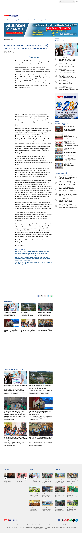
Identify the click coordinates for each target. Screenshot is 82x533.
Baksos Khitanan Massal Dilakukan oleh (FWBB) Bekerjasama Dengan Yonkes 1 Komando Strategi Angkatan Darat (67, 200)
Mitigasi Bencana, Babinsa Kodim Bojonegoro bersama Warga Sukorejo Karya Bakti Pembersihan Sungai (72, 509)
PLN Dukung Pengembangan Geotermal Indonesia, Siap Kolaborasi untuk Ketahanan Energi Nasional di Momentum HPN (33, 254)
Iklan (16, 527)
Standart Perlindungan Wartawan (60, 527)
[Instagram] (65, 520)
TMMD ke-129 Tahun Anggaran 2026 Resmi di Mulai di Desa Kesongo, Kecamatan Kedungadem (60, 481)
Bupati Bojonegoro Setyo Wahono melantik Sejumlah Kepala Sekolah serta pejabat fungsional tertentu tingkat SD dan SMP (67, 65)
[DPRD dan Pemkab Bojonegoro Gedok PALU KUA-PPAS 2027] (59, 129)
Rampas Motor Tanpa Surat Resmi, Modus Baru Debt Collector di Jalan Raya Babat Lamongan (22, 481)
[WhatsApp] (70, 520)
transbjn (9, 51)
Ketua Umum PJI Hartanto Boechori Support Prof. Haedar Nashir (70, 166)
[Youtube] (67, 520)
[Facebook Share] (38, 296)
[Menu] (5, 1)
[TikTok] (73, 520)
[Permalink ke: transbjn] (5, 52)
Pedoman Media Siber (25, 527)
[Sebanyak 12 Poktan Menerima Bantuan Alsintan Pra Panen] (11, 307)
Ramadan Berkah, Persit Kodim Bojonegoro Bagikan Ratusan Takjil (72, 481)
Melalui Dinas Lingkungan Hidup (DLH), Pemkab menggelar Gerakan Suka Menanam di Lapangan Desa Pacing (47, 509)
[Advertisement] (41, 8)
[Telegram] (76, 520)
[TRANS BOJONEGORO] (11, 15)
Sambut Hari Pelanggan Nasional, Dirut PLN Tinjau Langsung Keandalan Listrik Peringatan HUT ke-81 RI (45, 330)
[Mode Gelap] (77, 1)
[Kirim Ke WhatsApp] (51, 296)
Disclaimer (47, 527)
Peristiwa (23, 20)
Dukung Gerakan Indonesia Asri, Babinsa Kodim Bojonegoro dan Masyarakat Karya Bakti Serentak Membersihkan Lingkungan (60, 509)
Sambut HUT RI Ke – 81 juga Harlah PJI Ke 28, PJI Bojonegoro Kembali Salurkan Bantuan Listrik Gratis (70, 151)
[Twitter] (62, 520)
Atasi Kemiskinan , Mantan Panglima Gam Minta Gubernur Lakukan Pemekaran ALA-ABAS (68, 189)
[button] (74, 1)
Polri (57, 20)
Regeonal (43, 20)
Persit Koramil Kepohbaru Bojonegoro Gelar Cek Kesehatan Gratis (72, 495)
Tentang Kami (10, 527)
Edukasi (51, 20)
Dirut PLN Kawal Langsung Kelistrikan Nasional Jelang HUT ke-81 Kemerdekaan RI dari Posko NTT (70, 159)
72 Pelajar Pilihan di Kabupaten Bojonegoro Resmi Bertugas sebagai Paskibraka (71, 144)
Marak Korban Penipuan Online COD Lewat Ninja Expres (68, 177)
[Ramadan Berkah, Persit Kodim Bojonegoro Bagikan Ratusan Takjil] (72, 475)
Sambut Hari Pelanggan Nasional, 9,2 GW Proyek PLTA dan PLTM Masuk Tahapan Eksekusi (33, 263)
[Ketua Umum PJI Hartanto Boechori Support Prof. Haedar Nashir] (59, 166)
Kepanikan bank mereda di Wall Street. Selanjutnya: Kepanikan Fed (68, 206)
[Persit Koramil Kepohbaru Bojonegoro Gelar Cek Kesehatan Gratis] (72, 489)
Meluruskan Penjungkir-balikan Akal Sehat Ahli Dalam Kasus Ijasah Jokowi (9, 481)
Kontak (35, 527)
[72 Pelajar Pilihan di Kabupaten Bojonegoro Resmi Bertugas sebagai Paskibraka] (59, 144)
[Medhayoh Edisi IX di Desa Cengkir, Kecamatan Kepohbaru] (34, 489)
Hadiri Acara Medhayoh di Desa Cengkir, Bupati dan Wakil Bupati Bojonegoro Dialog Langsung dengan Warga (47, 495)
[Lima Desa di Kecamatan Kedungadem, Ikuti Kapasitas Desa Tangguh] (34, 503)
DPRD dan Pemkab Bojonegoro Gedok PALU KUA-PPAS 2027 (70, 129)
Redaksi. (40, 527)
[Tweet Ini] (42, 296)
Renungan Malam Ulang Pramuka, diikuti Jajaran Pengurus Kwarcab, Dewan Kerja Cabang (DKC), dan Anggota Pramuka (70, 137)
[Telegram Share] (48, 296)
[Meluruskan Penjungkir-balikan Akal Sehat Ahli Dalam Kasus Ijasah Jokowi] (9, 475)
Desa (5, 43)
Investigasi (15, 20)
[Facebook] (59, 520)
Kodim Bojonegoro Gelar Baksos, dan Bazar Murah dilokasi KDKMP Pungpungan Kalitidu (60, 495)
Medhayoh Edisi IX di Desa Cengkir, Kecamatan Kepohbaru (34, 495)
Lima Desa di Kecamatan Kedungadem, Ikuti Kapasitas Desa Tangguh (33, 509)
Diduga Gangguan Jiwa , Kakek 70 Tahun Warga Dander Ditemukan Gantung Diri (68, 195)
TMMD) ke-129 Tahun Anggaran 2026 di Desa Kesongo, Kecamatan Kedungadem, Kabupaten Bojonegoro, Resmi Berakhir (47, 481)
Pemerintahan (32, 20)
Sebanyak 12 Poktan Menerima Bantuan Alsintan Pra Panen (32, 251)
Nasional (7, 20)
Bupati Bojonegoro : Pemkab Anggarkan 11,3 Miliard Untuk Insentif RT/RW (67, 183)
